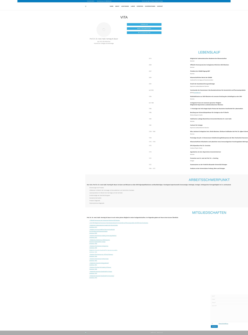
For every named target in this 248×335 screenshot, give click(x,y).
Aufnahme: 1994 (93, 243)
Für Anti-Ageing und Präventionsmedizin (98, 231)
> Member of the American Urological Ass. (98, 246)
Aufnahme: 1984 (93, 256)
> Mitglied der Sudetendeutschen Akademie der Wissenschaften (103, 225)
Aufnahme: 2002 (93, 237)
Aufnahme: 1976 (93, 277)
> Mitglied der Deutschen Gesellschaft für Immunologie (101, 275)
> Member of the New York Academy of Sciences (100, 267)
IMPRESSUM (153, 332)
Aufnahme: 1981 (93, 264)
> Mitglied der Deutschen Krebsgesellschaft (99, 263)
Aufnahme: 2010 (93, 227)
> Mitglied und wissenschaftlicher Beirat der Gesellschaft (102, 229)
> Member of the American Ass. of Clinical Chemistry (101, 254)
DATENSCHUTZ (160, 332)
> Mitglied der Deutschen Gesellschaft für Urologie (100, 271)
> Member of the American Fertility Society (99, 258)
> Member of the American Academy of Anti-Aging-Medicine (102, 235)
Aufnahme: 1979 (93, 273)
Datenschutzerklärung (223, 323)
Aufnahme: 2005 (93, 233)
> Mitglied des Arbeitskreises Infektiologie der (99, 240)
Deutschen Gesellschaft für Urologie (97, 241)
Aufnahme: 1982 (93, 260)
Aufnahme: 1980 (93, 269)
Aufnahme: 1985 (93, 247)
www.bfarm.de (197, 92)
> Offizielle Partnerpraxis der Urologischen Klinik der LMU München (104, 220)
